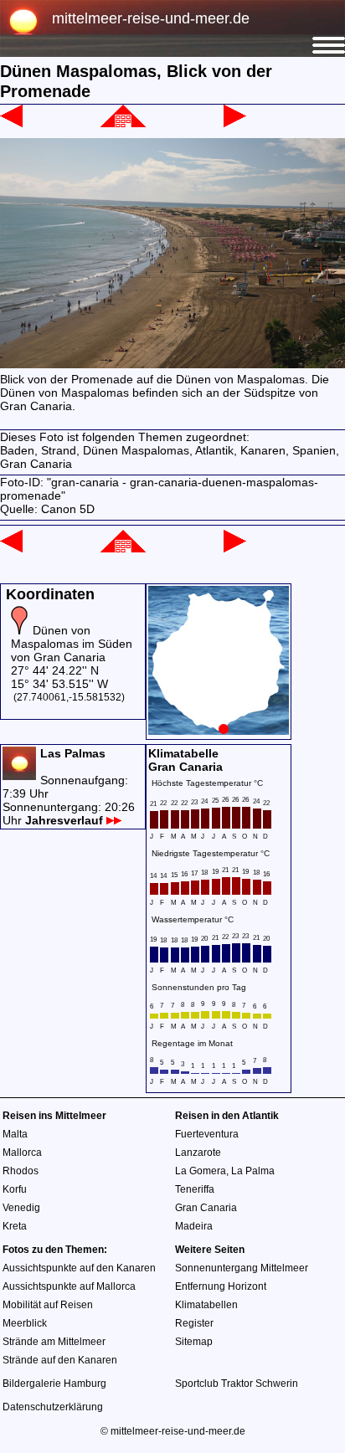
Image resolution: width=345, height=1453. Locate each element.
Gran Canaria (206, 1208)
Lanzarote (198, 1152)
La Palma (253, 1171)
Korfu (15, 1189)
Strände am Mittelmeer (54, 1342)
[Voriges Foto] (11, 123)
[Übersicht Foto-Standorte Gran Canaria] (218, 730)
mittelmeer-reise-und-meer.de (151, 18)
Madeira (194, 1226)
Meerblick (25, 1323)
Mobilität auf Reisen (48, 1305)
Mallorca (22, 1152)
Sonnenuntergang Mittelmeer (241, 1268)
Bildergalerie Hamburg (54, 1383)
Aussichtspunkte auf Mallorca (69, 1286)
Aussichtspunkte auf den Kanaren (79, 1268)
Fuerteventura (207, 1134)
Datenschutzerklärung (53, 1407)
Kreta (15, 1226)
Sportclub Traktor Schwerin (236, 1383)
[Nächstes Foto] (235, 123)
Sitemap (194, 1342)
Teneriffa (194, 1189)
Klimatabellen (206, 1305)
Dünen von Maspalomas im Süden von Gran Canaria (71, 644)
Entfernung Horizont (220, 1286)
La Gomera (200, 1171)
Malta (15, 1134)
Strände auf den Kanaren (60, 1360)
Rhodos (21, 1171)
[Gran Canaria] (123, 123)
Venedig (21, 1208)
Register (194, 1323)
